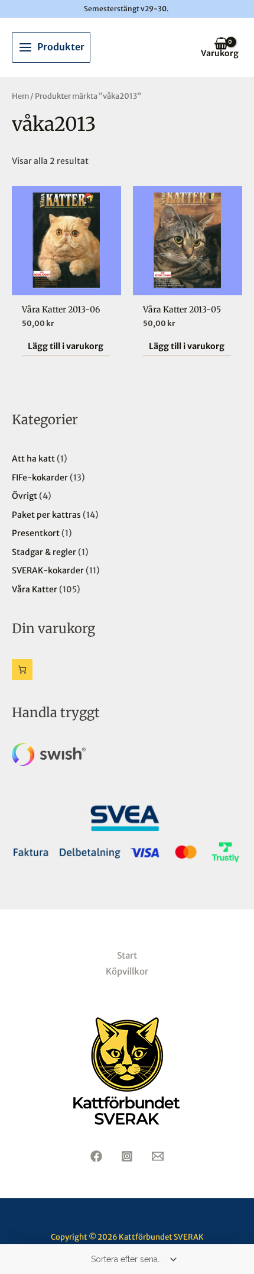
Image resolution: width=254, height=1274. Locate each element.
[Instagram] (127, 1156)
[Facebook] (96, 1156)
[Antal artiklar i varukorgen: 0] (22, 669)
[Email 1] (158, 1156)
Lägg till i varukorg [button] (65, 346)
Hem (20, 96)
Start (127, 955)
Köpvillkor (127, 971)
